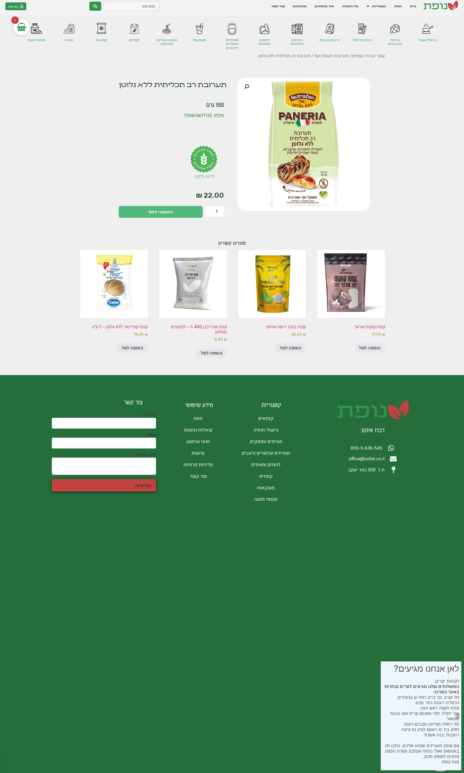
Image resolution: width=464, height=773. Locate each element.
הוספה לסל (160, 212)
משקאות (199, 40)
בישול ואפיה (427, 40)
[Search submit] (95, 6)
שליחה (143, 485)
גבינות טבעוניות (395, 42)
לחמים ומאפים (264, 42)
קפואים (101, 40)
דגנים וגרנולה (362, 40)
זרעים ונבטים (330, 40)
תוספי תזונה (36, 40)
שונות (69, 40)
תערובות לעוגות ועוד (331, 56)
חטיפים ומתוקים (297, 42)
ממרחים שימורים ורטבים (232, 44)
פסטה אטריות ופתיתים (166, 42)
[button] (246, 87)
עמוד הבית (376, 56)
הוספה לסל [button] (370, 348)
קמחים (134, 40)
